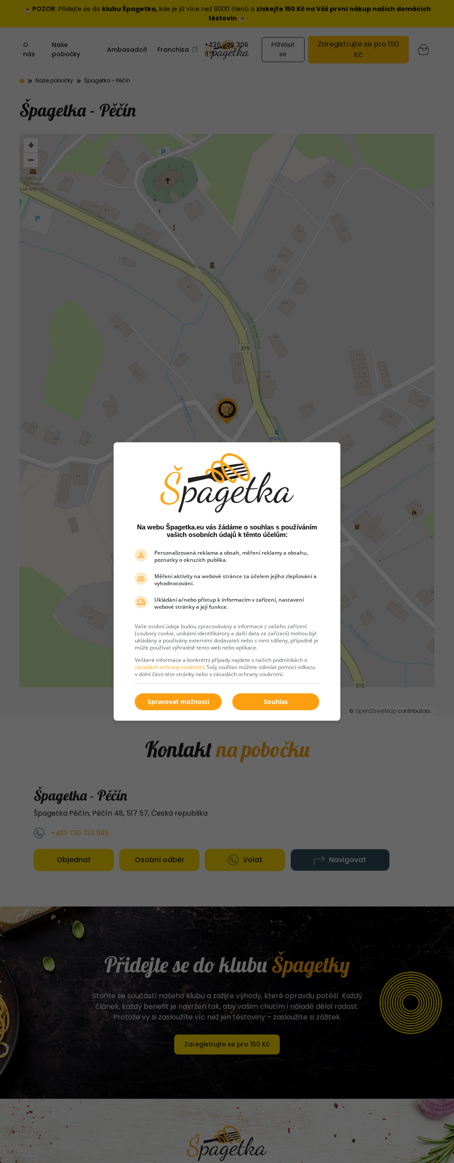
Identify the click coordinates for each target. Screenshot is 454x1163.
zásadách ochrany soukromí (169, 667)
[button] (275, 701)
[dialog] (227, 581)
